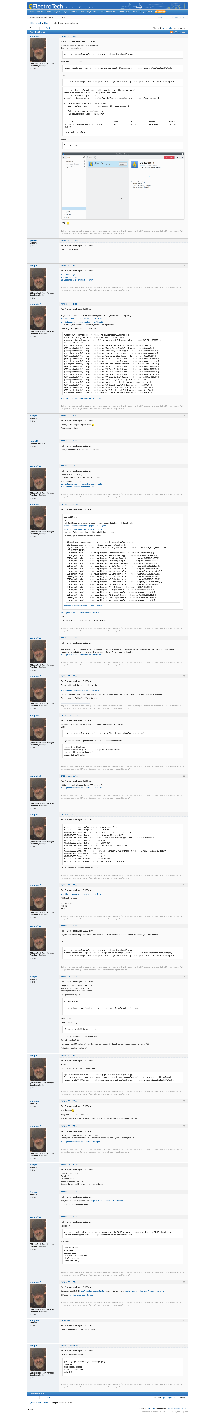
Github (134, 12)
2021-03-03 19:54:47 (69, 466)
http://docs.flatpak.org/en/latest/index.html (77, 280)
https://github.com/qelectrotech (81, 1295)
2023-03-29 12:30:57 (69, 1320)
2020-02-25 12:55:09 (69, 241)
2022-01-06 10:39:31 (69, 776)
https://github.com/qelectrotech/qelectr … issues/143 (81, 484)
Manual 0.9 (110, 12)
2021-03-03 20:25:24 (69, 504)
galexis (33, 240)
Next (48, 28)
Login (65, 12)
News (46, 23)
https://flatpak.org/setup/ (70, 277)
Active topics (163, 17)
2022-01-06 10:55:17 (69, 814)
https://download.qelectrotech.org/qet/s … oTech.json (82, 318)
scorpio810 (35, 36)
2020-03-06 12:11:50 (69, 304)
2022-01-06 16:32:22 (69, 885)
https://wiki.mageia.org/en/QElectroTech (107, 1201)
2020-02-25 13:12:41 (69, 266)
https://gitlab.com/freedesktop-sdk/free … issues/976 (81, 399)
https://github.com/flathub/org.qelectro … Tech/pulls (81, 1142)
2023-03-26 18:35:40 (69, 1192)
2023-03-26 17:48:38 (69, 1101)
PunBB (152, 1408)
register (171, 28)
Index (32, 12)
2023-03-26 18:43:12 (69, 1217)
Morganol (34, 415)
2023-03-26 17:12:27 (69, 1056)
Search (48, 12)
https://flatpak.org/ (68, 275)
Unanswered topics (177, 17)
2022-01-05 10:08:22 (69, 676)
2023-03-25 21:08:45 (69, 977)
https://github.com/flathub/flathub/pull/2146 (77, 487)
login (163, 28)
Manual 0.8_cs (123, 12)
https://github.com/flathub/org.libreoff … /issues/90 (80, 690)
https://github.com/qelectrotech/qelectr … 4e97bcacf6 (82, 322)
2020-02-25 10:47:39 (69, 36)
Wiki (82, 12)
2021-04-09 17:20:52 (69, 638)
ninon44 (34, 441)
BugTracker (91, 12)
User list (40, 12)
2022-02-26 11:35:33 (69, 926)
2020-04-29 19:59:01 (69, 416)
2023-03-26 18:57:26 (69, 1282)
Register (57, 12)
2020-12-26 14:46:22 (69, 441)
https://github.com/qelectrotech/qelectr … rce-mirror (144, 1291)
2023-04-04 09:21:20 (69, 1346)
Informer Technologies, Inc (177, 1408)
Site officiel (74, 12)
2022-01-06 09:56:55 (69, 715)
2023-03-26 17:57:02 (69, 1126)
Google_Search (146, 12)
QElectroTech (35, 23)
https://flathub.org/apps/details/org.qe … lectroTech (81, 894)
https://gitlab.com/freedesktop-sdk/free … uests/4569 (81, 613)
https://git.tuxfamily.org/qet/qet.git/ (92, 1291)
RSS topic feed (179, 32)
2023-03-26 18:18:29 (69, 1165)
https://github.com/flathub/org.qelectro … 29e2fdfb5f (81, 788)
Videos (101, 12)
